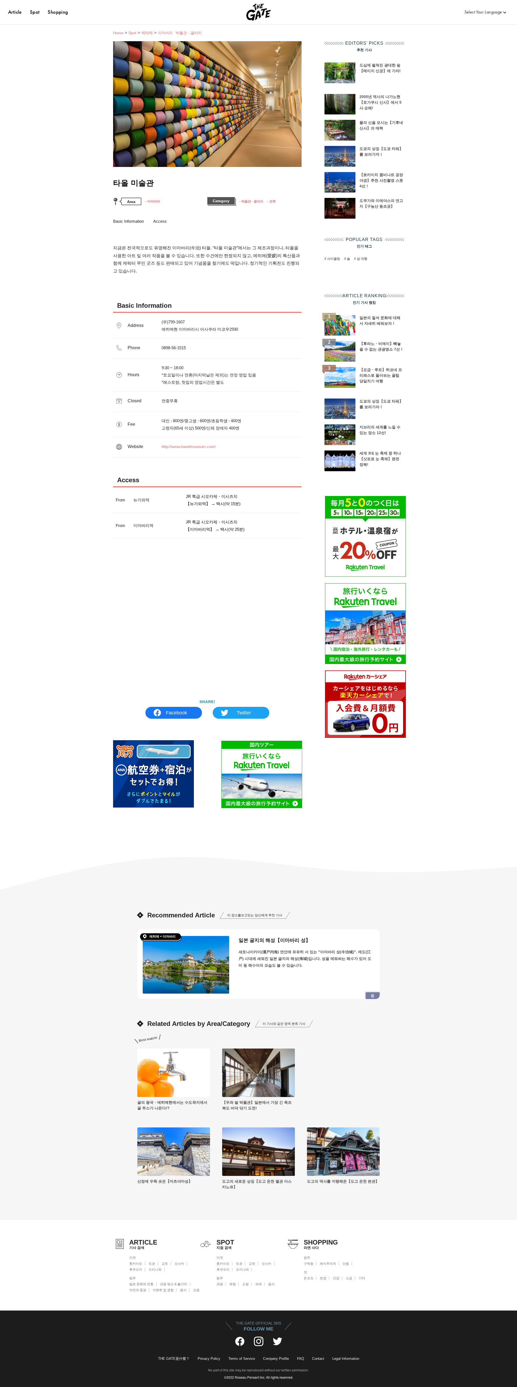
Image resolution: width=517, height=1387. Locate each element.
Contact (318, 1359)
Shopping (58, 12)
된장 (323, 1278)
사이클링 (333, 259)
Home (118, 33)
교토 (165, 1264)
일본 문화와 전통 (141, 1284)
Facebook (176, 712)
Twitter (244, 712)
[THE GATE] (258, 12)
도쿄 (152, 1264)
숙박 (258, 1284)
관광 (219, 1284)
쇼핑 (196, 1290)
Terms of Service (241, 1359)
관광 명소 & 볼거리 (173, 1284)
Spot (35, 12)
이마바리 (153, 201)
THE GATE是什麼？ (174, 1359)
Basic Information (128, 221)
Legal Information (345, 1359)
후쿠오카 (135, 1269)
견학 (272, 201)
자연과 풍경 (137, 1290)
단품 (346, 1264)
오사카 (179, 1264)
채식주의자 (328, 1264)
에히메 (147, 33)
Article (15, 12)
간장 (336, 1278)
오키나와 (155, 1269)
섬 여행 (362, 259)
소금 (349, 1278)
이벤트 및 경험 (163, 1290)
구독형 (308, 1264)
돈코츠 (308, 1278)
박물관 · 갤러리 (252, 201)
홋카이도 (135, 1264)
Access (160, 221)
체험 (232, 1284)
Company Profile (276, 1359)
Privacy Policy (209, 1359)
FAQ (300, 1359)
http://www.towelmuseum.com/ (189, 446)
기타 (362, 1278)
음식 (183, 1290)
